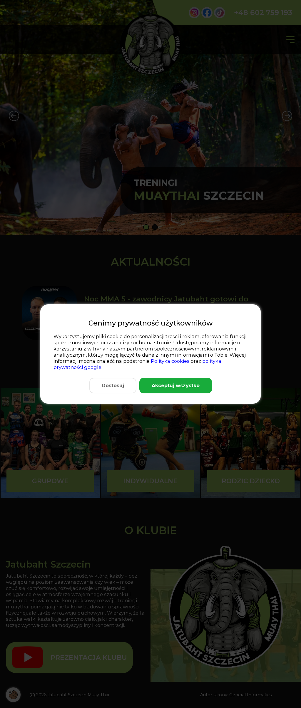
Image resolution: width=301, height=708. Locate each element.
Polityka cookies (170, 361)
